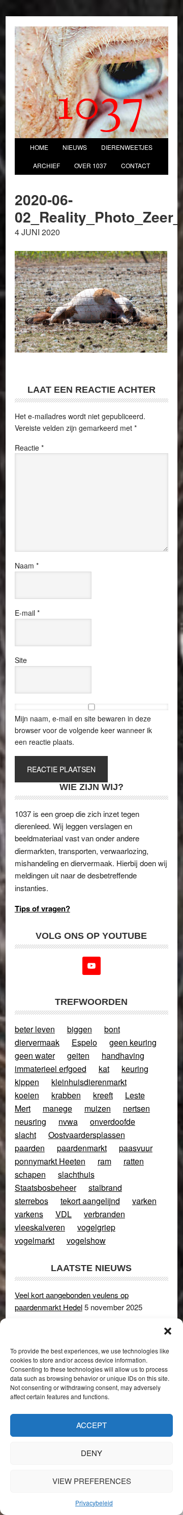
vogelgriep (96, 1227)
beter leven (35, 1029)
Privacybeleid (94, 1502)
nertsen (136, 1108)
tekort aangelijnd (90, 1201)
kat (104, 1069)
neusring (30, 1121)
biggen (79, 1029)
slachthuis (76, 1174)
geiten (78, 1055)
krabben (66, 1095)
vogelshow (86, 1240)
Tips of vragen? (42, 908)
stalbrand (105, 1187)
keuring (134, 1069)
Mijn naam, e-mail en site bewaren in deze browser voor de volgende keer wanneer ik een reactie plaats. (83, 730)
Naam (27, 565)
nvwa (68, 1121)
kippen (27, 1082)
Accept (91, 1424)
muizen (97, 1108)
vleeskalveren (40, 1227)
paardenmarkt (82, 1148)
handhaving (123, 1055)
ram (104, 1161)
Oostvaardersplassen (86, 1135)
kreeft (103, 1095)
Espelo (84, 1042)
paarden (30, 1148)
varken (144, 1201)
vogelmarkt (34, 1240)
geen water (35, 1055)
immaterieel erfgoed (50, 1069)
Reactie (29, 448)
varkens (29, 1214)
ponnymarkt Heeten (50, 1161)
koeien (27, 1095)
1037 (101, 108)
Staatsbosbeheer (45, 1187)
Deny (91, 1452)
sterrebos (31, 1201)
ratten (134, 1161)
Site (21, 660)
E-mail (27, 613)
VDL (63, 1214)
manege (57, 1108)
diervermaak (37, 1042)
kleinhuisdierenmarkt (89, 1082)
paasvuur (135, 1148)
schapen (30, 1174)
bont (112, 1029)
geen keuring (133, 1042)
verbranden (104, 1214)
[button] (168, 1331)
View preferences (91, 1480)
